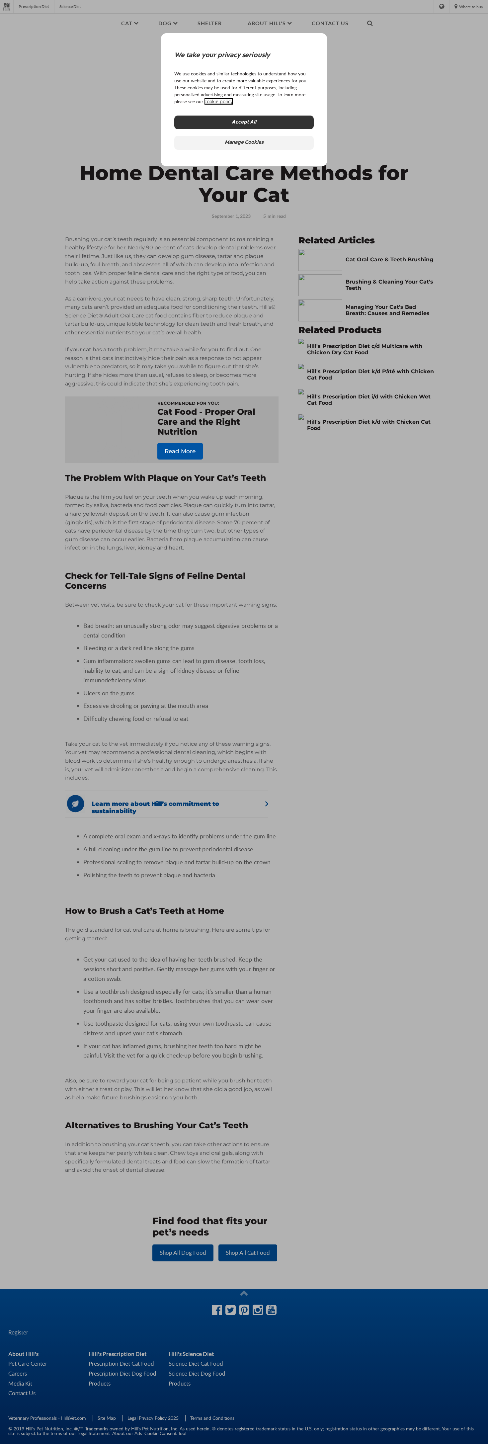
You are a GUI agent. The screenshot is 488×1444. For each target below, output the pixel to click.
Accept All (244, 122)
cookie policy (218, 101)
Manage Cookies (244, 142)
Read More (180, 451)
